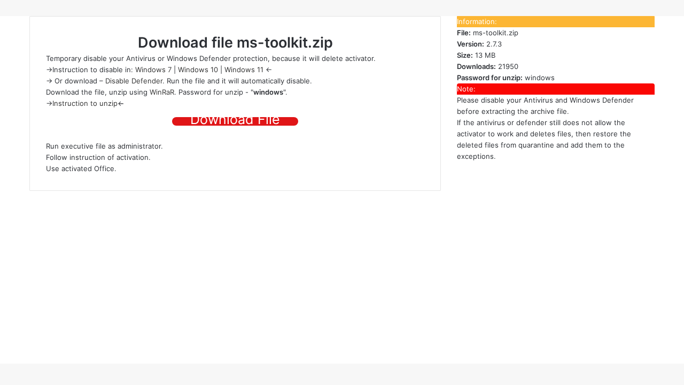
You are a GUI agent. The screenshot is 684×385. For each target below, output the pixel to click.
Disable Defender (133, 80)
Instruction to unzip (85, 103)
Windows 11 (243, 69)
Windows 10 (198, 69)
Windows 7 (153, 69)
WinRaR (162, 92)
